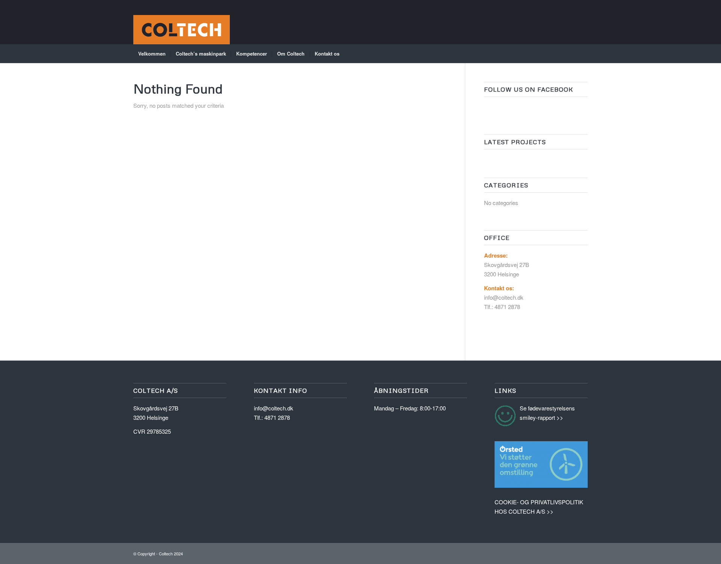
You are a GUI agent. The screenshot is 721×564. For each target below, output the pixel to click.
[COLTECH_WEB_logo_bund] (181, 22)
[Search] (583, 53)
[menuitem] (151, 53)
